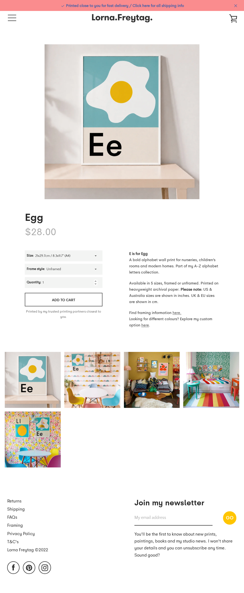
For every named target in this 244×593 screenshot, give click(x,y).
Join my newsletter (169, 502)
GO (230, 517)
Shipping (16, 509)
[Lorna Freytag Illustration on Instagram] (44, 567)
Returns (14, 501)
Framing (15, 525)
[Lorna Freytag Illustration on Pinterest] (29, 567)
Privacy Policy (21, 533)
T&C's (13, 541)
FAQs (12, 517)
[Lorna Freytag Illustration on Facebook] (13, 567)
